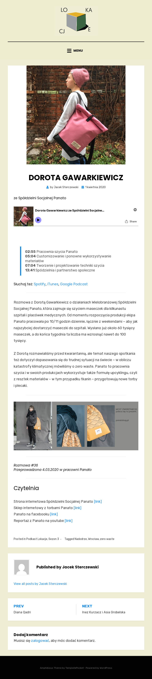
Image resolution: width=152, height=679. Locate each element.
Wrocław (93, 539)
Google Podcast (74, 284)
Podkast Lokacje (36, 539)
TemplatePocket (75, 668)
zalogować (40, 640)
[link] (98, 501)
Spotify (40, 284)
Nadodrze (81, 539)
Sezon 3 (53, 539)
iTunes (52, 284)
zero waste (107, 539)
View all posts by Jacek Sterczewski (40, 584)
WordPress (106, 668)
